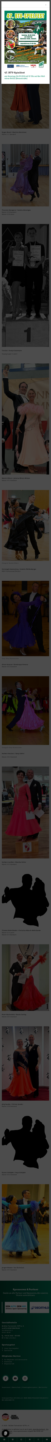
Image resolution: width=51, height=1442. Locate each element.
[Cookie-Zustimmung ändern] (5, 1433)
